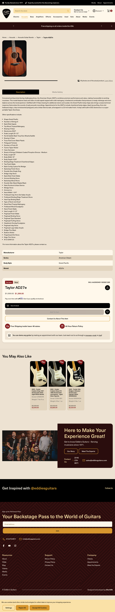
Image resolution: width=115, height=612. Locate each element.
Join (57, 530)
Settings (9, 607)
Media (93, 3)
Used (66, 17)
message (88, 335)
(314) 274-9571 (76, 460)
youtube (9, 545)
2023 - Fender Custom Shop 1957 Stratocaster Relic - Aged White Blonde (38, 391)
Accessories (57, 17)
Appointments (108, 3)
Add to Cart (54, 312)
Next (101, 26)
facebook (3, 545)
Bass (32, 17)
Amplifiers (39, 17)
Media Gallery (57, 92)
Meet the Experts (88, 451)
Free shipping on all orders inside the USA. (57, 26)
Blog (4, 565)
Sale (72, 17)
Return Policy (50, 559)
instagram (15, 545)
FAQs (4, 562)
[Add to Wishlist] (107, 311)
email (94, 335)
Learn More (109, 81)
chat (100, 335)
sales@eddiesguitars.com (96, 460)
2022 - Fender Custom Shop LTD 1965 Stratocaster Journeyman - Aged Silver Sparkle (56, 392)
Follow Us (109, 488)
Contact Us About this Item (57, 318)
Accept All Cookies (39, 607)
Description (20, 92)
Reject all (22, 607)
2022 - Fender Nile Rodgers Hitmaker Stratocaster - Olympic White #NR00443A (75, 392)
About (99, 3)
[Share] (107, 287)
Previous (13, 26)
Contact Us (49, 565)
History (90, 559)
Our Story (71, 451)
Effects (48, 17)
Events (91, 17)
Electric (16, 17)
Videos (4, 568)
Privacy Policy (50, 562)
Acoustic (24, 17)
